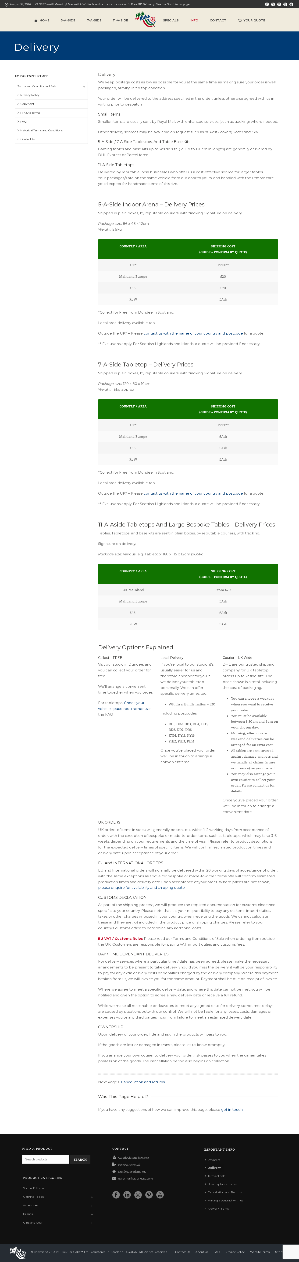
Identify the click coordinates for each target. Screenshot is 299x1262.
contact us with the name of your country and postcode (193, 333)
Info (194, 20)
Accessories (30, 1205)
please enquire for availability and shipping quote (141, 887)
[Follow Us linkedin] (127, 1195)
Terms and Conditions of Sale (37, 86)
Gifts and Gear (33, 1222)
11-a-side (120, 20)
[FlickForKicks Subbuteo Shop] (145, 19)
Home (44, 20)
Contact (218, 20)
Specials (171, 20)
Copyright (27, 104)
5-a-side (68, 20)
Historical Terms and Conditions (41, 130)
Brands (28, 1214)
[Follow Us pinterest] (149, 1195)
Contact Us (27, 139)
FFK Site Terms (30, 112)
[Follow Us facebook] (116, 1195)
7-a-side (94, 20)
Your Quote (254, 20)
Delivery (214, 1168)
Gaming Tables (33, 1196)
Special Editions (33, 1188)
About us (202, 1252)
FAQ (23, 121)
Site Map (281, 1252)
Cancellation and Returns (225, 1192)
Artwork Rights (218, 1208)
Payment (214, 1160)
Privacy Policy (29, 95)
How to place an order (222, 1184)
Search (80, 1159)
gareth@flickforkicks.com (135, 1178)
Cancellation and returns (143, 1082)
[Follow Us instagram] (138, 1195)
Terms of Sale (216, 1176)
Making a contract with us (225, 1200)
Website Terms (260, 1252)
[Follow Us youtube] (160, 1195)
